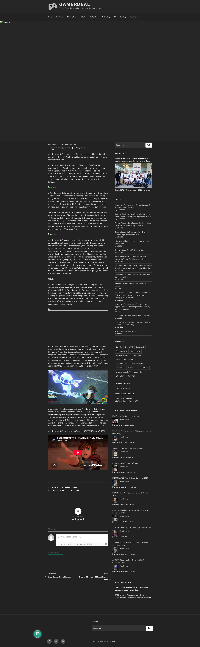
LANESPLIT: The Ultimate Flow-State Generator (132, 316)
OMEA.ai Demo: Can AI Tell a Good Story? (130, 250)
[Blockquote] (77, 544)
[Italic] (61, 544)
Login (106, 529)
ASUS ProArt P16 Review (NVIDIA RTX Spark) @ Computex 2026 (130, 543)
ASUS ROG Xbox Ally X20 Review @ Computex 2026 (132, 528)
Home (49, 17)
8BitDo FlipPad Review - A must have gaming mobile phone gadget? (131, 432)
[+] (90, 544)
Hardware (134, 17)
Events (129, 347)
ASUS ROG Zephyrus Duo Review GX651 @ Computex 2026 (128, 561)
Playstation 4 (58, 490)
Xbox (77, 490)
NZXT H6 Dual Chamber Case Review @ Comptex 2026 (130, 494)
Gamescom (121, 351)
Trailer (145, 368)
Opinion (133, 359)
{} (87, 544)
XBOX (83, 17)
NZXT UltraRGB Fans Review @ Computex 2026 (130, 478)
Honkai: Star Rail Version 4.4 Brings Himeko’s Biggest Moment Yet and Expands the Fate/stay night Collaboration (132, 306)
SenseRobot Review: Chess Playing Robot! (127, 448)
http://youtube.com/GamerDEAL (127, 401)
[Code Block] (81, 544)
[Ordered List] (71, 544)
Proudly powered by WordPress (103, 641)
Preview (120, 368)
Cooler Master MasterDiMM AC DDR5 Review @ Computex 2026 (130, 511)
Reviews (59, 17)
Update (138, 372)
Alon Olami (70, 145)
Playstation (71, 17)
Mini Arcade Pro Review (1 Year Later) (126, 416)
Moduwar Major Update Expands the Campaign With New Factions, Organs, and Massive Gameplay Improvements (132, 295)
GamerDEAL (74, 4)
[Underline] (64, 544)
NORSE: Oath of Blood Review (126, 331)
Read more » (124, 419)
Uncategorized (123, 372)
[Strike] (68, 544)
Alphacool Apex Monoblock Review (125, 463)
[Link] (84, 544)
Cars (119, 347)
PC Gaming (105, 17)
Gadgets (140, 347)
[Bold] (58, 544)
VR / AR (120, 376)
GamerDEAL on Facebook (124, 393)
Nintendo (93, 17)
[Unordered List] (74, 544)
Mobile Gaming (120, 17)
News (137, 355)
